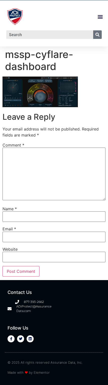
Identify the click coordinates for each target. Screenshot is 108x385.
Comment (13, 145)
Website (10, 249)
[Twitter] (20, 338)
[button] (100, 17)
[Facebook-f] (11, 338)
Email (9, 229)
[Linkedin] (30, 338)
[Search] (97, 34)
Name (10, 209)
